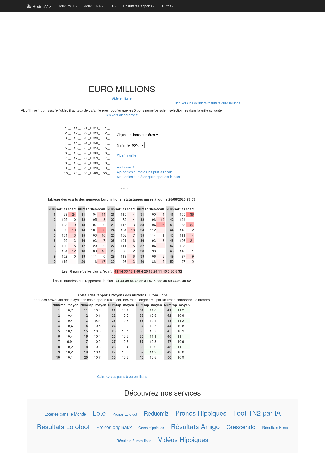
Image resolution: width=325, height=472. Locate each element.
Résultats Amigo (195, 426)
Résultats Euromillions (134, 440)
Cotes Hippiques (151, 427)
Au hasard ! (125, 167)
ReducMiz (41, 6)
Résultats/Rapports (137, 6)
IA (112, 6)
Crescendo (241, 426)
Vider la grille (126, 155)
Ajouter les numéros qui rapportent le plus (148, 176)
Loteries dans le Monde (65, 414)
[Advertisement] (122, 45)
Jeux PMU (67, 6)
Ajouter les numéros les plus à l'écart (144, 171)
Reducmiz (156, 413)
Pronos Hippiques (201, 412)
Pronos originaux (114, 427)
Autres (166, 6)
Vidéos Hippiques (183, 439)
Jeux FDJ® (92, 6)
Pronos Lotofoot (125, 413)
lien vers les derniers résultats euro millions (207, 103)
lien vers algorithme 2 (122, 114)
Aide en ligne (122, 98)
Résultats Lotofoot (63, 426)
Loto (99, 412)
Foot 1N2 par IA (257, 412)
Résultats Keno (275, 427)
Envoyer (122, 188)
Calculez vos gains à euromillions (122, 376)
